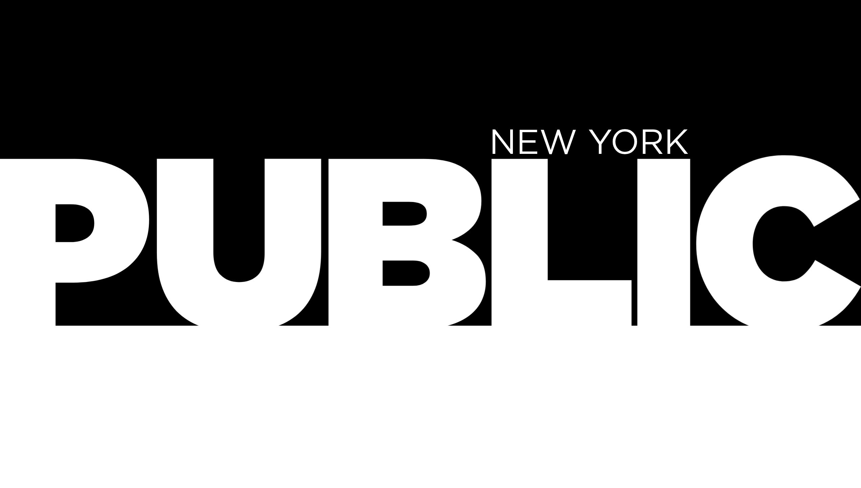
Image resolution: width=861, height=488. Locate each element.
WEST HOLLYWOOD (510, 347)
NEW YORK (589, 141)
